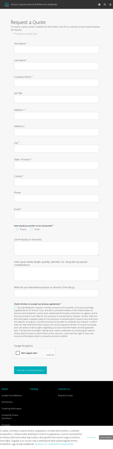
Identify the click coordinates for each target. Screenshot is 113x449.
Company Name (22, 76)
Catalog (34, 389)
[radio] (17, 229)
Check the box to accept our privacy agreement (37, 304)
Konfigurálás (91, 437)
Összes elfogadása (106, 437)
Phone (17, 192)
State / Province (22, 159)
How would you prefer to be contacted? (33, 225)
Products (6, 424)
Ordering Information (11, 408)
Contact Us (64, 389)
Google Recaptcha (23, 345)
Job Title (18, 93)
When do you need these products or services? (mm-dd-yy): (44, 287)
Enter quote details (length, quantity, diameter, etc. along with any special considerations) (50, 263)
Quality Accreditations (12, 395)
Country (18, 176)
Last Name (19, 60)
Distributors (7, 401)
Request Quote (65, 395)
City (16, 142)
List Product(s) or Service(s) (28, 239)
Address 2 (19, 126)
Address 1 (19, 109)
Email (17, 209)
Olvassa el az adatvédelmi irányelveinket (54, 444)
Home (5, 389)
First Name (19, 43)
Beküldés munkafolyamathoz (30, 370)
